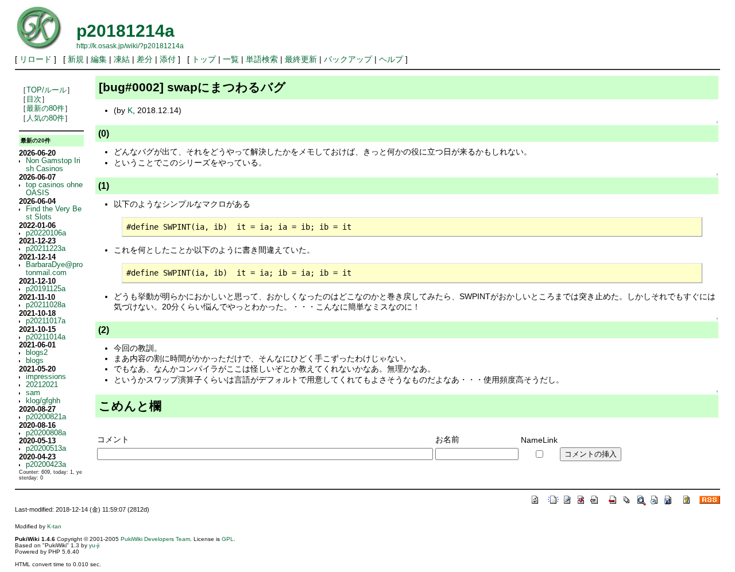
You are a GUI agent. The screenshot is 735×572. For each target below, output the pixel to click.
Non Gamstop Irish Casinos (53, 165)
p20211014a (45, 337)
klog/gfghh (43, 401)
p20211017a (45, 321)
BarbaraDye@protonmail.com (54, 269)
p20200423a (46, 465)
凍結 (122, 59)
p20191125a (45, 289)
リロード (36, 59)
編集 (99, 59)
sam (33, 393)
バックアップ (348, 59)
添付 (168, 59)
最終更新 (301, 59)
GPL (228, 539)
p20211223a (45, 249)
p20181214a (125, 30)
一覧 (231, 59)
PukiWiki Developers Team (155, 539)
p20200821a (46, 417)
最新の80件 (45, 109)
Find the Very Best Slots (54, 213)
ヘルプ (391, 59)
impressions (46, 377)
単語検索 (262, 59)
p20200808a (46, 433)
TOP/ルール (46, 90)
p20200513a (46, 449)
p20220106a (46, 233)
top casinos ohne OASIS (54, 189)
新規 (76, 59)
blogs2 (37, 353)
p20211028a (45, 305)
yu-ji (94, 545)
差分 (145, 59)
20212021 (42, 385)
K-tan (54, 526)
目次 (33, 99)
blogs (35, 361)
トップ (204, 59)
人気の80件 (45, 118)
